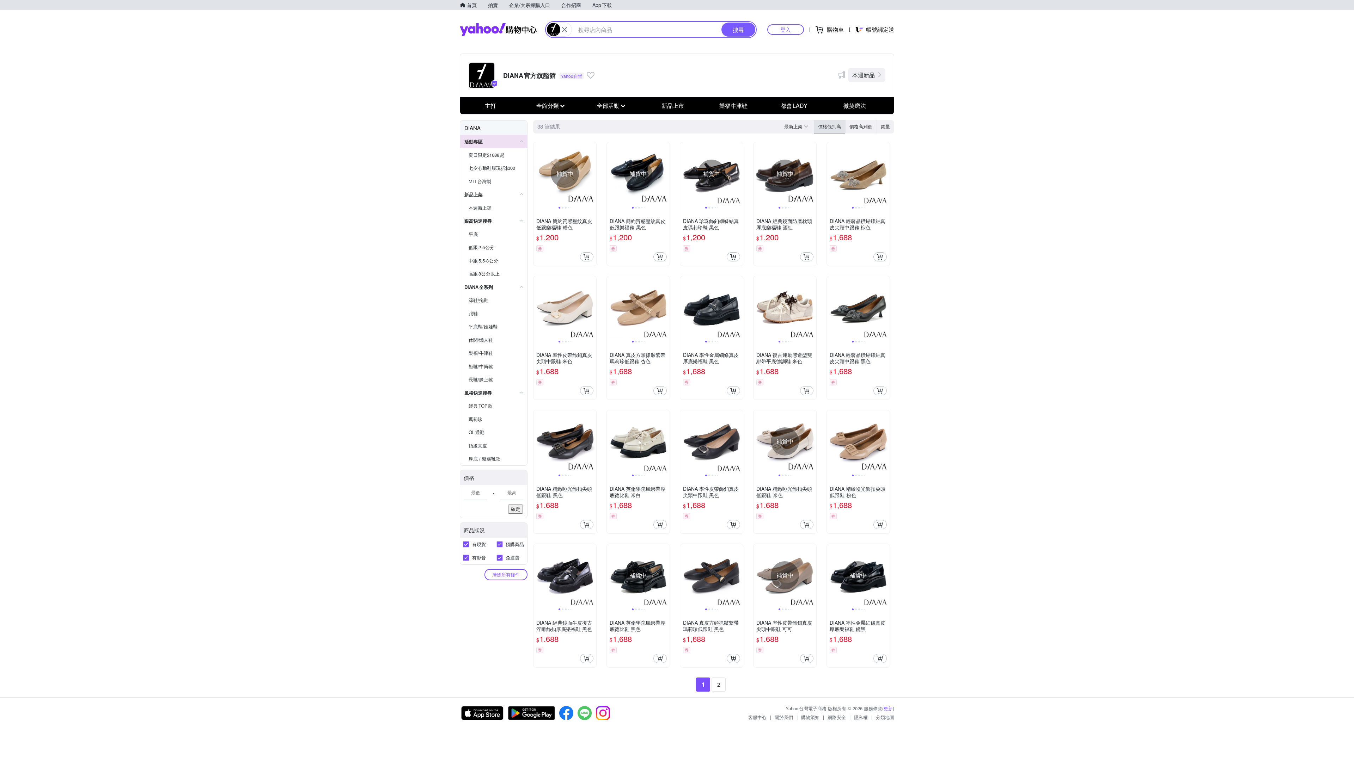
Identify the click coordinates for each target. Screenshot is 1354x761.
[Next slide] (591, 173)
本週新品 (863, 75)
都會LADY (794, 105)
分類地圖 (885, 717)
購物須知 (810, 717)
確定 (515, 509)
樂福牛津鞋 (733, 105)
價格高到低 (860, 126)
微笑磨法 (854, 105)
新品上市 (672, 105)
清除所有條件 (506, 574)
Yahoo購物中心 (498, 29)
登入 (785, 29)
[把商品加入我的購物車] (586, 256)
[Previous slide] (538, 173)
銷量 (885, 126)
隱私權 (861, 717)
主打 (490, 105)
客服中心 (757, 717)
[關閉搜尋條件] (564, 29)
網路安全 (837, 717)
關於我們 (784, 717)
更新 (888, 708)
